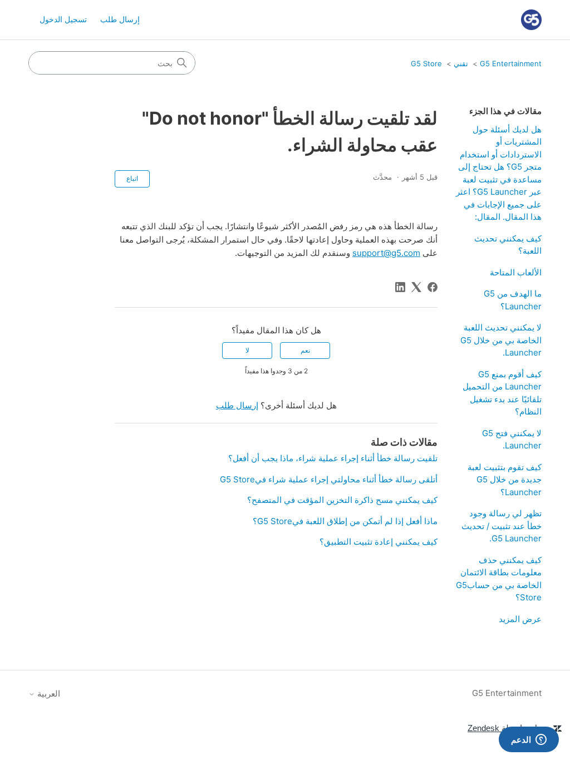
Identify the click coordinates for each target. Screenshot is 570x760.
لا (247, 350)
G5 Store (426, 63)
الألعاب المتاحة (516, 272)
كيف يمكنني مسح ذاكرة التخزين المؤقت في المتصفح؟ (342, 500)
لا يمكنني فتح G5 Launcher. (512, 439)
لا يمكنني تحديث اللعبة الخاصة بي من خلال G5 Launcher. (501, 340)
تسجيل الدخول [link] (63, 19)
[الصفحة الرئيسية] (531, 19)
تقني (461, 63)
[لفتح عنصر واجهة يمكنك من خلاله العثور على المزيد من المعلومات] (529, 740)
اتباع (132, 178)
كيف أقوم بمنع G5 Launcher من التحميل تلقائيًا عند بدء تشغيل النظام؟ (502, 393)
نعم (305, 350)
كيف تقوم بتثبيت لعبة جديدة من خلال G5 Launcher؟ (505, 479)
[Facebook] (433, 287)
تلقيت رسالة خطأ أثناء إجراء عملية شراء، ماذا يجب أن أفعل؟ (333, 458)
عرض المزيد (520, 619)
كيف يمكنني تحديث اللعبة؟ (508, 244)
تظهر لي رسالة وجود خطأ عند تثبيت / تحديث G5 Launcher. (501, 526)
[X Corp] (416, 287)
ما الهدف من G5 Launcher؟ (513, 300)
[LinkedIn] (400, 287)
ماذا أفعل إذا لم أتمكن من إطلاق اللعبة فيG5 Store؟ (345, 521)
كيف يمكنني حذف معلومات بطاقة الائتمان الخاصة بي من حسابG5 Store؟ (499, 579)
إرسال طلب (120, 19)
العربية (47, 693)
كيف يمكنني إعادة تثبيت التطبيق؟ (379, 541)
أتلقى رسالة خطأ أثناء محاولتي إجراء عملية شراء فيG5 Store (329, 479)
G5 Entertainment (511, 63)
